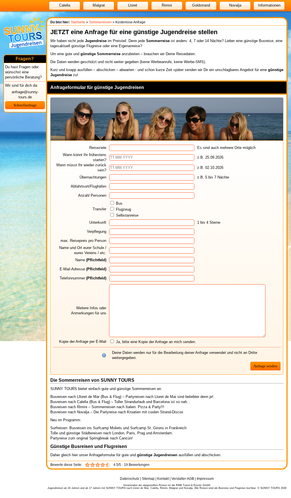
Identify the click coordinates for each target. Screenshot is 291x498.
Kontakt (163, 479)
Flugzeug (123, 209)
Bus (119, 203)
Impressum (205, 479)
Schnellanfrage (25, 105)
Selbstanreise (127, 215)
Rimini (167, 5)
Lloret (132, 5)
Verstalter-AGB (182, 479)
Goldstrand (201, 5)
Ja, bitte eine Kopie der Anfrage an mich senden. (155, 342)
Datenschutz (129, 479)
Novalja (235, 5)
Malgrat (99, 5)
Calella (64, 5)
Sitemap (148, 479)
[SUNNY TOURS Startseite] (24, 53)
